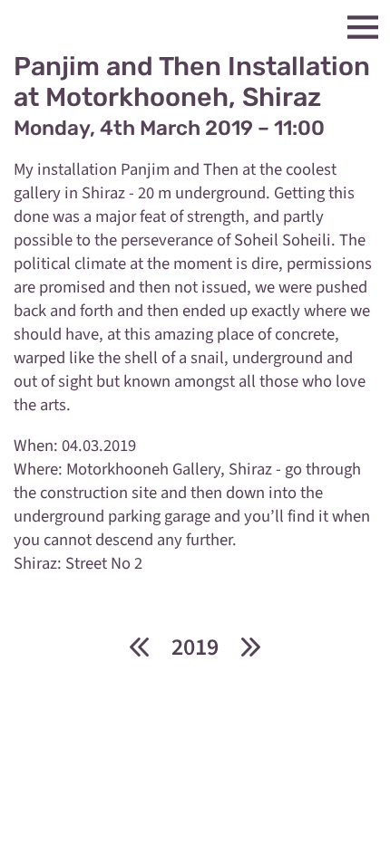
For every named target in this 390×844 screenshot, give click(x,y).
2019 (195, 647)
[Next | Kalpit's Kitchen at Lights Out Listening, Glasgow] (251, 647)
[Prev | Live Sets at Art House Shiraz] (139, 647)
